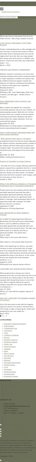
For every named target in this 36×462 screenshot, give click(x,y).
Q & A (6, 367)
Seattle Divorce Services (8, 19)
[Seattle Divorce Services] (9, 12)
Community (8, 331)
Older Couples (9, 353)
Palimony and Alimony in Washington (15, 70)
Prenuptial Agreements (12, 363)
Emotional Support (10, 342)
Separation (8, 369)
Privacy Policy (5, 458)
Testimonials (8, 389)
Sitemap (15, 458)
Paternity (7, 360)
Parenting (7, 358)
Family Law (8, 344)
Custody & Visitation (11, 335)
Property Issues (9, 365)
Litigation (7, 349)
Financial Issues (10, 347)
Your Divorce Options (11, 384)
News (6, 351)
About (6, 391)
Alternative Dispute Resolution (15, 324)
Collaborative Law (10, 328)
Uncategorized (9, 374)
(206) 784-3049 (9, 404)
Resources (8, 393)
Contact (7, 396)
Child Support (9, 326)
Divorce (7, 337)
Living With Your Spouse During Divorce (16, 269)
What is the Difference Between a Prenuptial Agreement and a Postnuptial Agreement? (18, 185)
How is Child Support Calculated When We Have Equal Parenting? (17, 133)
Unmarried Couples (11, 376)
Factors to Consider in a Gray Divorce (15, 161)
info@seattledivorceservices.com (16, 5)
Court (6, 333)
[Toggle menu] (1, 8)
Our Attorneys (9, 356)
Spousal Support (10, 372)
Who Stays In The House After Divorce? (16, 242)
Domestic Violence (11, 340)
